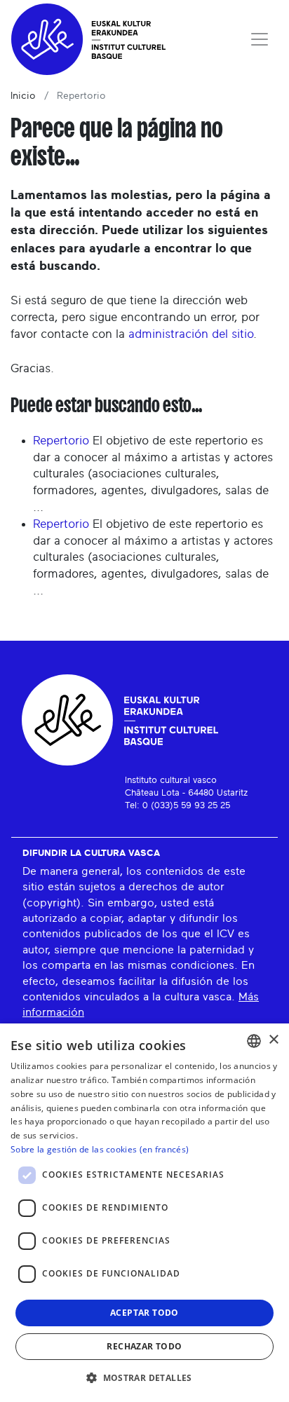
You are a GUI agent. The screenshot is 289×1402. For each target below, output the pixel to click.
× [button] (273, 1040)
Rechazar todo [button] (144, 1346)
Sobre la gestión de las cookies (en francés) (100, 1149)
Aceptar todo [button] (144, 1313)
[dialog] (144, 1212)
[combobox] (254, 1041)
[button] (144, 1377)
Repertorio (61, 441)
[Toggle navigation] (259, 39)
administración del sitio (190, 334)
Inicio (23, 96)
